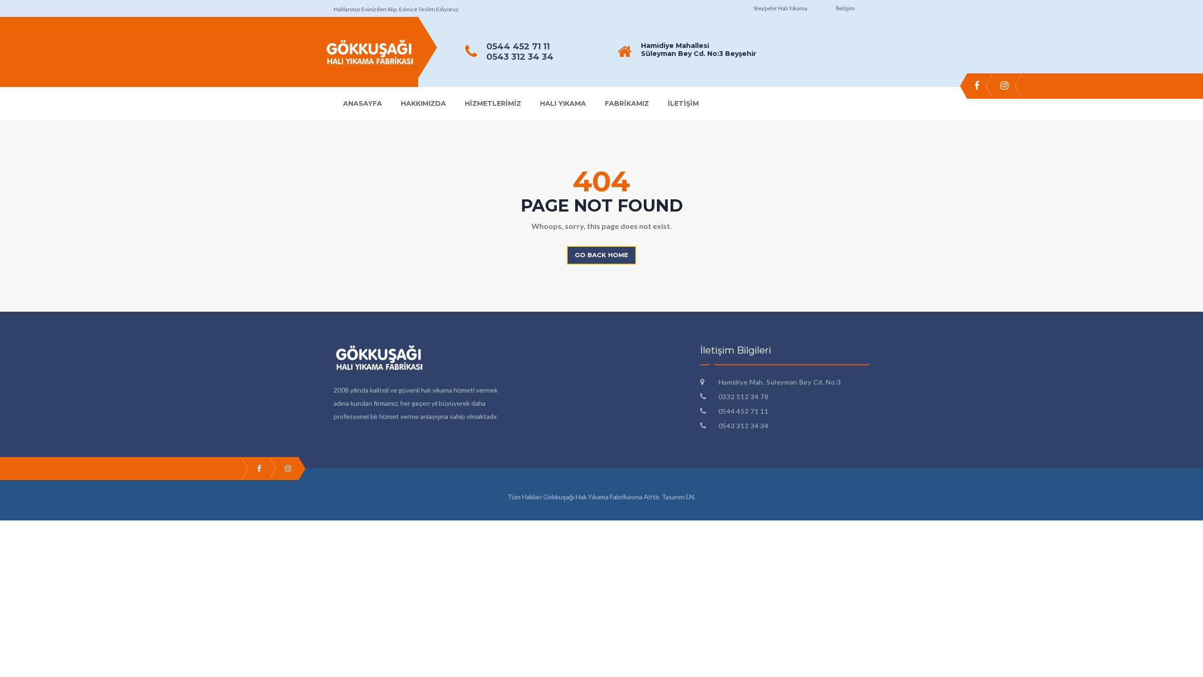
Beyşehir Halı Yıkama (780, 8)
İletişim (845, 8)
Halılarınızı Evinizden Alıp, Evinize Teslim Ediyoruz (396, 9)
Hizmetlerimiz (493, 103)
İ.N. (690, 497)
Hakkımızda (423, 103)
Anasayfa (362, 103)
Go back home (601, 255)
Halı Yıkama (563, 103)
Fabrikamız (627, 103)
